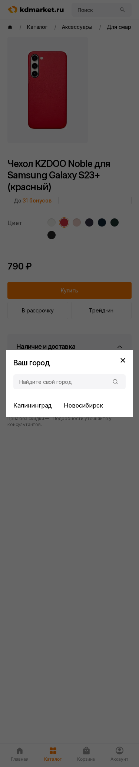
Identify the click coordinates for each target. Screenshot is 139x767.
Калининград (32, 405)
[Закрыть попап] (122, 360)
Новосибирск (83, 405)
